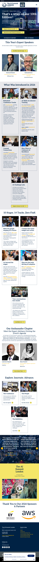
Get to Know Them (18, 371)
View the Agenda (7, 402)
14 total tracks (9, 104)
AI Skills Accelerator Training (28, 105)
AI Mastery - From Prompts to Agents (28, 121)
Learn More (15, 430)
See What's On (18, 322)
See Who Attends (25, 402)
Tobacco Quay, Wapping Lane (8, 535)
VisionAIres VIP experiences (10, 278)
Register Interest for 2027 (9, 29)
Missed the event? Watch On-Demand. (12, 32)
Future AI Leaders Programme (26, 160)
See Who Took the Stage (18, 50)
